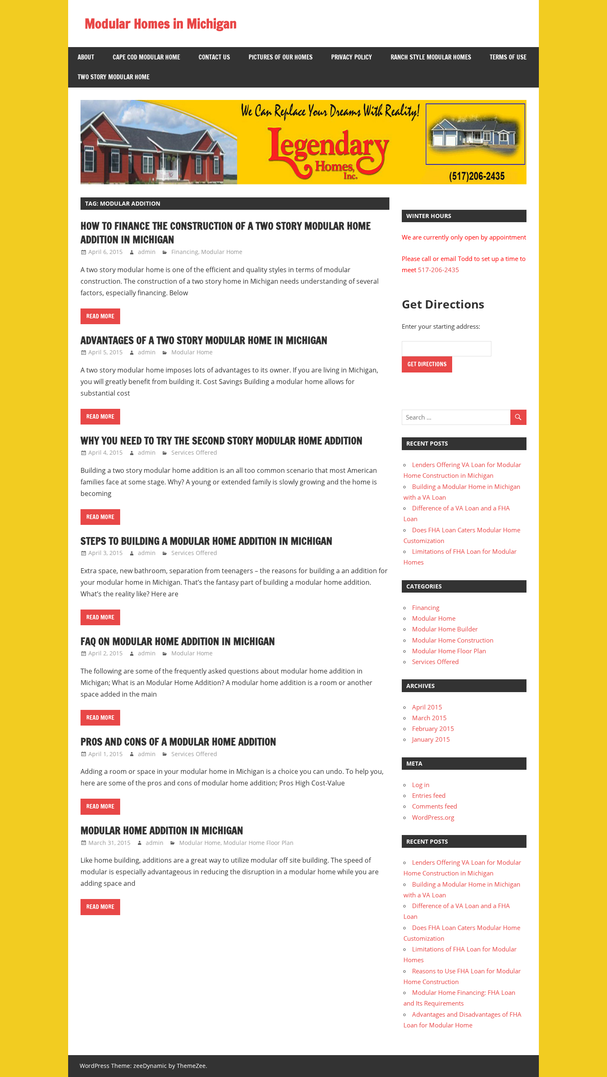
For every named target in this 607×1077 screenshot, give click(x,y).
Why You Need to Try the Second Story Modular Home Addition (222, 441)
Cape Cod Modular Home (146, 57)
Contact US (214, 57)
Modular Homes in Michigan (161, 23)
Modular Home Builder (445, 629)
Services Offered (194, 452)
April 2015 (427, 707)
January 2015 (431, 739)
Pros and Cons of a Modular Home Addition (178, 742)
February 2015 (433, 728)
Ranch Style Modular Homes (431, 57)
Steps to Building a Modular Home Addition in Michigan (206, 541)
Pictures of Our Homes (281, 57)
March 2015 (429, 718)
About (86, 57)
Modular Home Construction (452, 640)
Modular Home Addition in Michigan (162, 830)
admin (147, 252)
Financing (184, 252)
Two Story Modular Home (113, 77)
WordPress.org (433, 817)
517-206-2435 (438, 270)
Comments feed (434, 806)
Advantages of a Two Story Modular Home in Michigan (204, 340)
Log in (420, 784)
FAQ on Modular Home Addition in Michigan (178, 641)
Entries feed (429, 795)
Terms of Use (508, 57)
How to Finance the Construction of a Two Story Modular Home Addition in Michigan (226, 233)
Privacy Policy (351, 57)
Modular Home (221, 252)
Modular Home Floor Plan (258, 843)
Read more (100, 316)
